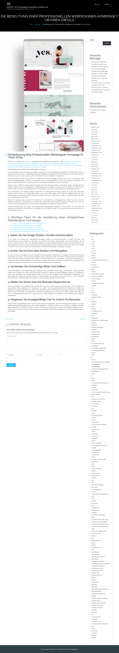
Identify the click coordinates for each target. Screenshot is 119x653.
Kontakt (106, 4)
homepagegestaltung (97, 350)
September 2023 (96, 208)
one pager (94, 434)
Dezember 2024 (96, 173)
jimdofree (94, 385)
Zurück (10, 319)
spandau (94, 512)
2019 (92, 244)
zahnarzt (94, 635)
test (92, 538)
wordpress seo (96, 621)
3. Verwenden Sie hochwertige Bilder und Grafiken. (27, 227)
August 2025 (95, 155)
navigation (21, 165)
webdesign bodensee (98, 566)
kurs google (95, 403)
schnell (93, 478)
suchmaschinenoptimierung (99, 524)
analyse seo (95, 267)
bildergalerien (34, 163)
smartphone (95, 508)
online (93, 441)
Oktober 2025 (95, 150)
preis (92, 464)
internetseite (95, 371)
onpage (93, 447)
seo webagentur (96, 489)
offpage (93, 427)
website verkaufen (96, 607)
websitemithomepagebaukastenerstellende (46, 161)
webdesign (94, 559)
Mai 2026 (94, 134)
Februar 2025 (95, 169)
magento (94, 410)
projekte (53, 165)
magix (93, 413)
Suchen (92, 40)
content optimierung (97, 283)
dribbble (94, 302)
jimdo (93, 378)
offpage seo (95, 429)
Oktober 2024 (95, 178)
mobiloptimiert (12, 165)
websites (94, 612)
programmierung (96, 468)
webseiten (94, 586)
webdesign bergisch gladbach (100, 563)
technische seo (96, 533)
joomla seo (94, 390)
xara (92, 626)
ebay (92, 306)
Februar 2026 (95, 141)
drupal (93, 304)
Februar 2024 (95, 196)
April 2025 (94, 164)
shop (93, 498)
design (41, 163)
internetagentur (95, 364)
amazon (93, 264)
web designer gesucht (98, 556)
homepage (60, 163)
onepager (94, 438)
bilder (28, 163)
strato (93, 517)
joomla (93, 387)
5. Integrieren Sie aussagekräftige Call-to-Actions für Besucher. (30, 231)
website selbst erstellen (98, 603)
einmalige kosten (96, 311)
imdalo (93, 359)
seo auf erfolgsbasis (97, 485)
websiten (38, 24)
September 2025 (96, 152)
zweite (93, 637)
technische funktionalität (15, 167)
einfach (93, 308)
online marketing (96, 443)
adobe (93, 251)
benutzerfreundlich (13, 163)
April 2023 (94, 220)
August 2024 (95, 182)
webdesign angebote (97, 561)
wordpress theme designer (99, 624)
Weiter (81, 319)
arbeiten (66, 161)
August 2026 (95, 127)
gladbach (94, 325)
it (91, 376)
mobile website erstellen (98, 424)
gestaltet (53, 163)
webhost (94, 580)
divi (92, 299)
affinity (93, 255)
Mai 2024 (94, 189)
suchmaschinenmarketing (99, 522)
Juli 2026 (94, 129)
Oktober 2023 (95, 206)
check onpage (95, 278)
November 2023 (96, 203)
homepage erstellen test (98, 348)
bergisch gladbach (97, 276)
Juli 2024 (94, 185)
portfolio (26, 165)
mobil (93, 417)
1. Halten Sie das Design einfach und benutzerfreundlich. (28, 223)
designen (94, 295)
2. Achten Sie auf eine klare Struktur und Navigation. (27, 225)
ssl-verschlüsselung (76, 165)
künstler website (96, 401)
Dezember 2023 (96, 201)
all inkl (93, 262)
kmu (92, 397)
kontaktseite (67, 163)
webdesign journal (97, 570)
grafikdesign (95, 336)
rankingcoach (95, 475)
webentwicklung (96, 575)
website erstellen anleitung (99, 598)
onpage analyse (96, 450)
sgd (92, 496)
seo (92, 482)
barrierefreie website (97, 274)
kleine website (95, 394)
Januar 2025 (95, 171)
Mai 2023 (94, 217)
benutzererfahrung (75, 161)
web (92, 549)
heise (93, 341)
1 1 (92, 237)
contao (93, 281)
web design (95, 552)
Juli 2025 (94, 157)
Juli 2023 (94, 213)
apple (93, 269)
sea (92, 480)
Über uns (97, 4)
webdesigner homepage (38, 167)
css (92, 288)
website (93, 596)
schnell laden (66, 165)
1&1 (92, 239)
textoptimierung (96, 540)
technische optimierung (98, 531)
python (93, 471)
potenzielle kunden (36, 165)
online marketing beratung (99, 445)
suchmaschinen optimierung (100, 519)
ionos (93, 373)
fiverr (92, 315)
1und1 (93, 241)
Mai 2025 (94, 162)
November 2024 (96, 176)
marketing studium (97, 415)
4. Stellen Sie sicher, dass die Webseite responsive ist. (28, 229)
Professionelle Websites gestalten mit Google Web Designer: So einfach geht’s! (99, 71)
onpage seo (95, 452)
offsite (93, 431)
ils (92, 357)
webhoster (94, 582)
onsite (93, 457)
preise (93, 466)
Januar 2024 (95, 199)
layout (73, 163)
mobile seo (94, 422)
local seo (94, 406)
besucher (23, 163)
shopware (94, 503)
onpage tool (95, 454)
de (92, 290)
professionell (46, 165)
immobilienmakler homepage (100, 362)
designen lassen (96, 297)
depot (93, 292)
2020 (93, 246)
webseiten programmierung (99, 589)
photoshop (94, 461)
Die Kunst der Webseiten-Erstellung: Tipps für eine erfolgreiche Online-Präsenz (99, 64)
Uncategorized (95, 547)
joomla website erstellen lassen (100, 392)
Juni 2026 (94, 132)
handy (93, 339)
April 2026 (94, 136)
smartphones (95, 510)
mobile (93, 420)
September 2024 (96, 180)
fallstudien (47, 163)
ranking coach (95, 473)
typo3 (93, 542)
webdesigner (27, 167)
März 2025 (94, 166)
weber (93, 577)
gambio (93, 322)
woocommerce (96, 617)
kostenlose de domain (98, 399)
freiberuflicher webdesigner (99, 320)
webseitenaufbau (96, 591)
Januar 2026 (95, 143)
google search (95, 332)
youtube (94, 633)
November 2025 (96, 148)
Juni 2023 (94, 215)
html (92, 355)
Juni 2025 (94, 159)
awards (93, 271)
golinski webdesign (97, 327)
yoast (93, 628)
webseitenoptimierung (98, 593)
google (93, 329)
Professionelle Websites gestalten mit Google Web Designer (99, 78)
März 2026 (94, 138)
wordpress (94, 619)
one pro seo (95, 436)
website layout (95, 600)
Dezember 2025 (96, 145)
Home (31, 24)
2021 (92, 248)
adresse (93, 253)
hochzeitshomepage (97, 343)
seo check (94, 487)
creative (93, 285)
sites (92, 505)
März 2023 (94, 222)
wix (92, 614)
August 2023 (95, 210)
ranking (59, 165)
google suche (95, 334)
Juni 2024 (94, 187)
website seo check (97, 605)
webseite (94, 584)
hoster (93, 353)
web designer (95, 554)
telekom (93, 536)
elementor (94, 313)
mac (92, 408)
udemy (93, 545)
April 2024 (94, 192)
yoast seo (94, 631)
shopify (93, 501)
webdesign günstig (97, 568)
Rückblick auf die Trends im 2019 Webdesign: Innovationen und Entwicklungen (100, 90)
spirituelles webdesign (98, 515)
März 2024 (94, 194)
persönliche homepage (98, 459)
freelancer (94, 318)
